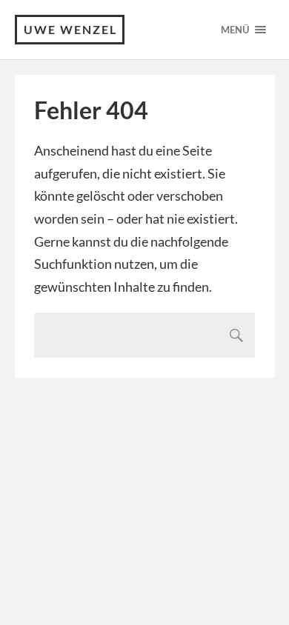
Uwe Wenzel (70, 29)
